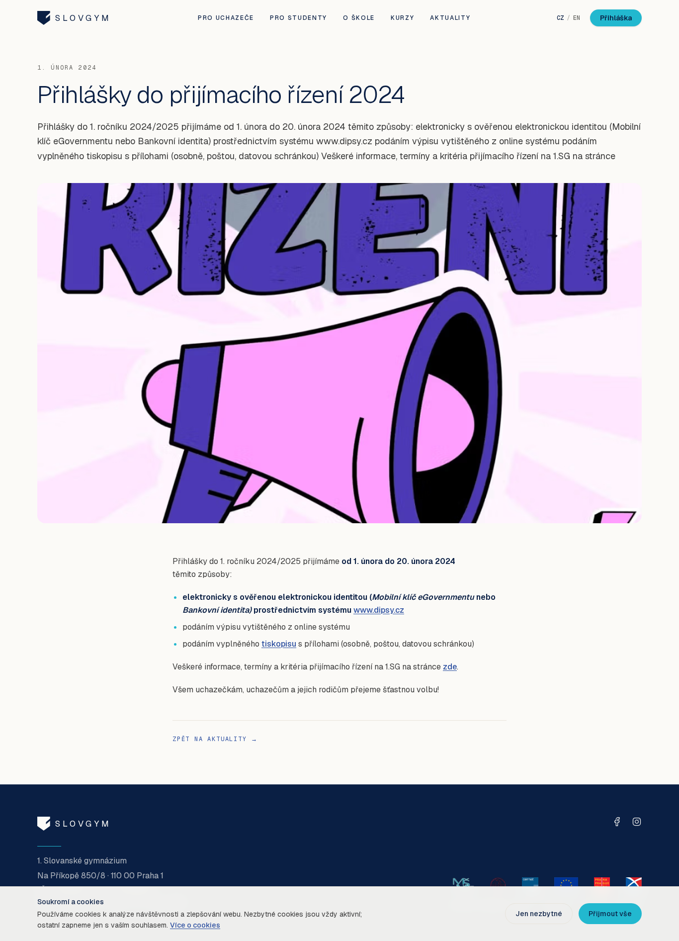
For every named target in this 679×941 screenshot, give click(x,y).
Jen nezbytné (538, 913)
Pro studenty (298, 18)
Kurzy (402, 18)
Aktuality (450, 18)
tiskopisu (278, 644)
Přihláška (616, 17)
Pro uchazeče (226, 18)
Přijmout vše (610, 913)
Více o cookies (195, 925)
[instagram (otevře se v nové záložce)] (637, 822)
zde (450, 666)
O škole (359, 18)
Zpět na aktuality (214, 739)
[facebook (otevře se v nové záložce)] (617, 822)
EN (576, 18)
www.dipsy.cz (378, 610)
